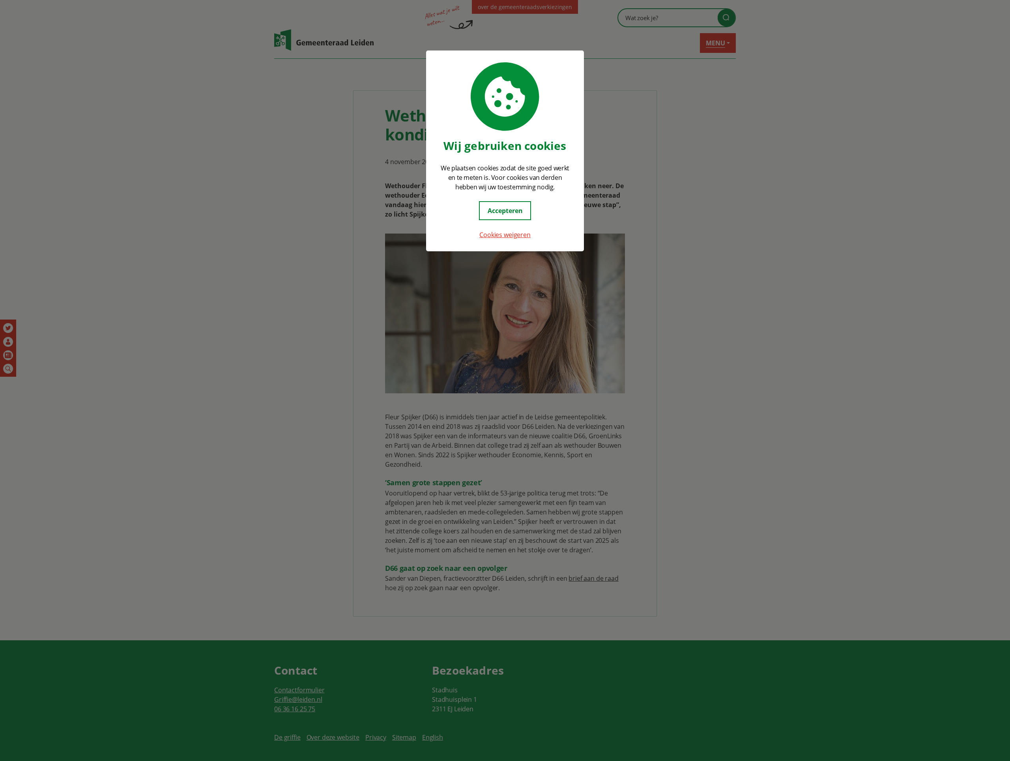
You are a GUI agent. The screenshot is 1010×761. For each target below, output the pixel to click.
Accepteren (505, 210)
